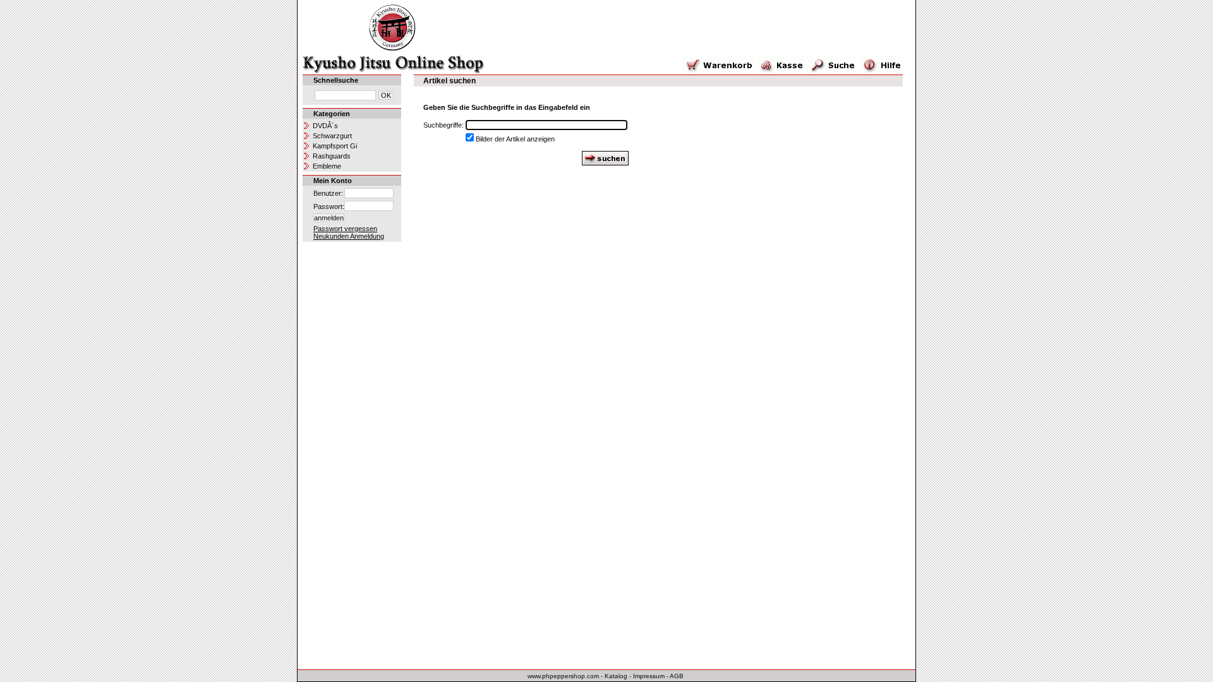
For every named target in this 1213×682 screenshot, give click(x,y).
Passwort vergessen (345, 228)
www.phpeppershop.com (563, 676)
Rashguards (332, 156)
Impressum (649, 676)
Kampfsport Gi (335, 146)
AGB (677, 676)
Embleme (327, 166)
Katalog (616, 676)
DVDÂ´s (325, 125)
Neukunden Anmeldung (348, 236)
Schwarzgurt (332, 136)
